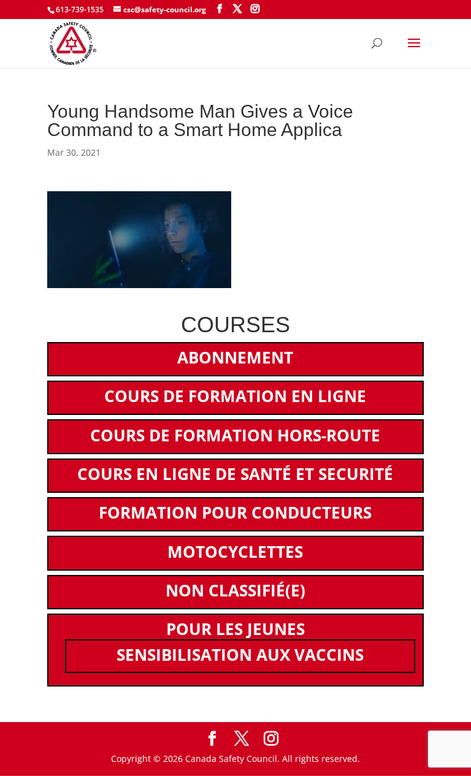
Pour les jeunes (235, 629)
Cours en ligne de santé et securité (235, 474)
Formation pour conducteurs (235, 512)
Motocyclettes (235, 552)
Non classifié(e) (235, 590)
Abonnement (235, 357)
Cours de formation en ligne (235, 396)
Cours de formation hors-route (235, 435)
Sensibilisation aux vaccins (240, 655)
